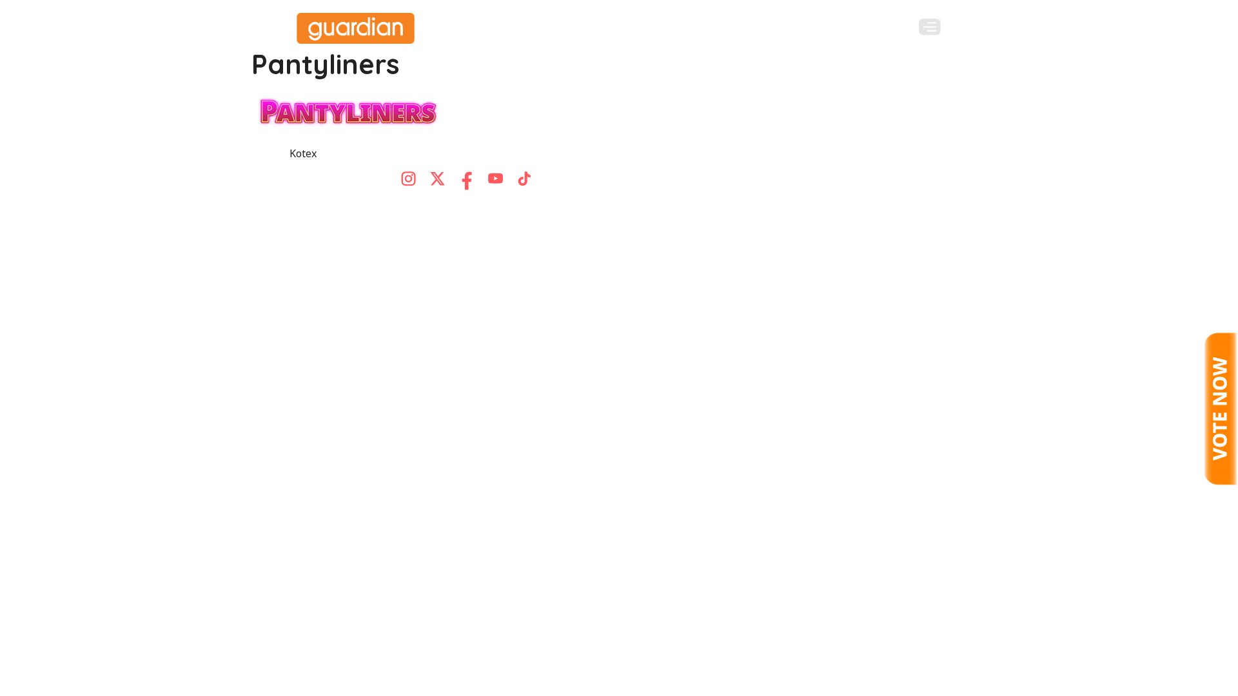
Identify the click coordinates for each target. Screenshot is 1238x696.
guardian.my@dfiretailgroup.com (625, 203)
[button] (930, 26)
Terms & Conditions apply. (881, 205)
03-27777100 (476, 203)
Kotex (303, 153)
